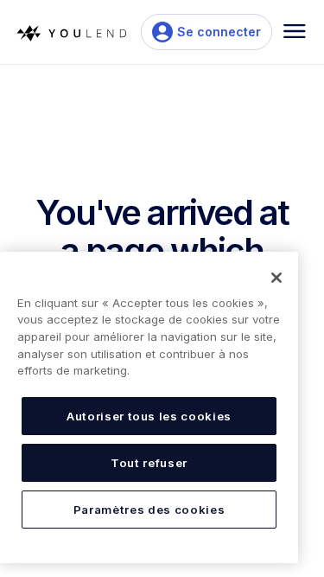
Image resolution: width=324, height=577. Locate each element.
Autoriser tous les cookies (149, 416)
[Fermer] (276, 278)
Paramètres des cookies (149, 509)
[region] (149, 407)
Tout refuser (149, 463)
